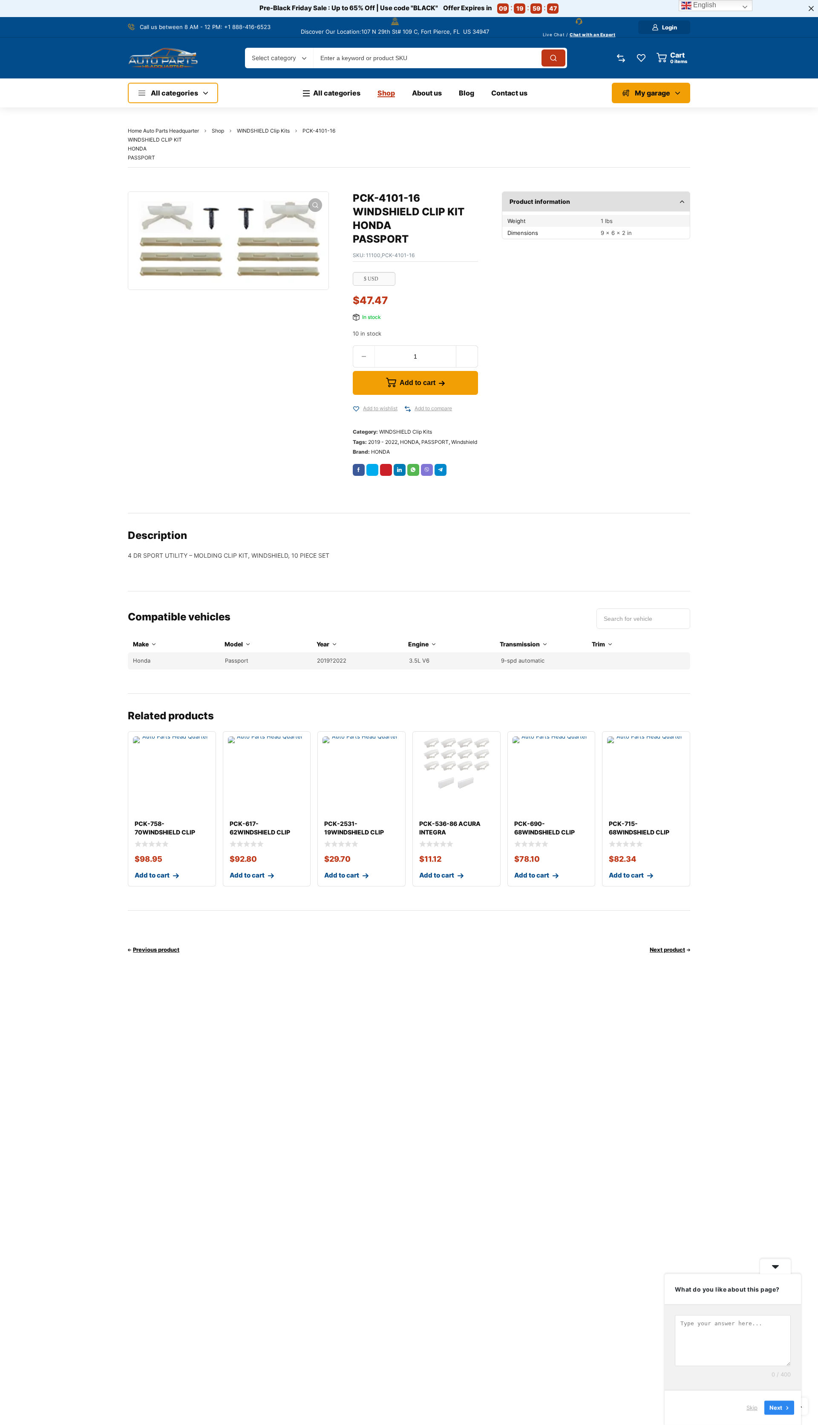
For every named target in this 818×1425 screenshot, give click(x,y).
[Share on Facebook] (359, 470)
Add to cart (417, 382)
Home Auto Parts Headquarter (163, 130)
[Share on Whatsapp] (413, 470)
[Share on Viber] (427, 470)
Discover (312, 31)
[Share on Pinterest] (386, 470)
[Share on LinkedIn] (400, 470)
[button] (315, 205)
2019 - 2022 (382, 442)
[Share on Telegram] (440, 470)
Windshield (464, 442)
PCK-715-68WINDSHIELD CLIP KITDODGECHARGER (639, 832)
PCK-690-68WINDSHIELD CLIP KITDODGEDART (544, 832)
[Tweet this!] (372, 470)
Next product (667, 949)
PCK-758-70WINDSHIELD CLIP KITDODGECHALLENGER (171, 832)
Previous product (156, 949)
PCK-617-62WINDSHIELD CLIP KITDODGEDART (260, 832)
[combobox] (279, 58)
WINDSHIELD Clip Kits (263, 130)
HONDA (409, 442)
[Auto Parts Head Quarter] (163, 58)
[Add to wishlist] (356, 408)
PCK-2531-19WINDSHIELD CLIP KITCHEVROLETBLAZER (359, 832)
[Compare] (407, 408)
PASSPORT (435, 442)
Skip (752, 1407)
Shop (218, 130)
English (703, 5)
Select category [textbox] (274, 57)
